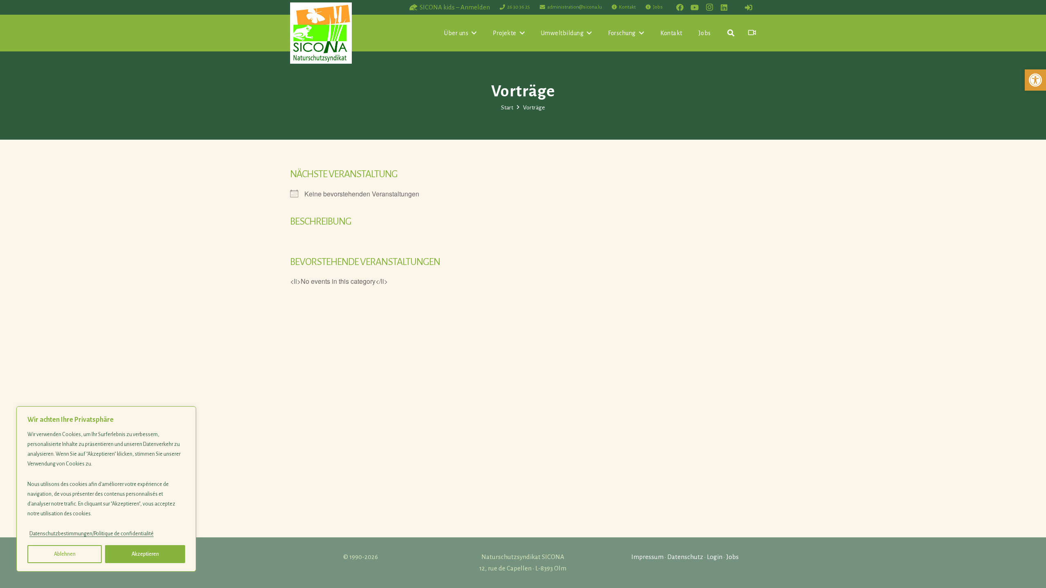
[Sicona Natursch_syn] (321, 33)
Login (714, 556)
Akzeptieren (145, 554)
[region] (106, 489)
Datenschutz (685, 556)
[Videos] (752, 32)
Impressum (647, 556)
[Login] (748, 7)
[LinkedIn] (724, 7)
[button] (1035, 80)
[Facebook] (680, 7)
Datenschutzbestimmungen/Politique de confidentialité (91, 534)
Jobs (732, 556)
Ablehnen (65, 554)
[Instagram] (709, 7)
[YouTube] (694, 7)
